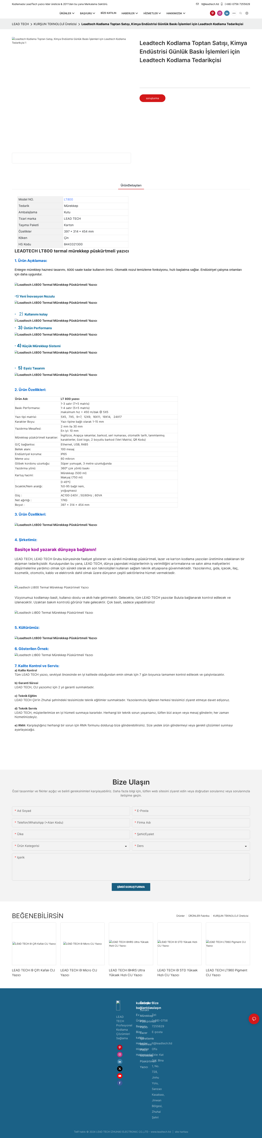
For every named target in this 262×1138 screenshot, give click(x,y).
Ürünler (180, 915)
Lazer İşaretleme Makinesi (147, 1038)
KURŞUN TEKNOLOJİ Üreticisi (55, 24)
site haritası (181, 1131)
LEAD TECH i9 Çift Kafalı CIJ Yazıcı (33, 972)
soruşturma (152, 98)
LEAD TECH (20, 24)
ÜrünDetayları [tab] (131, 185)
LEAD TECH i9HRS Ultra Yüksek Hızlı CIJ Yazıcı (127, 972)
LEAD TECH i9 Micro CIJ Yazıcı (78, 972)
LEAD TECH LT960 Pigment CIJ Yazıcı (226, 972)
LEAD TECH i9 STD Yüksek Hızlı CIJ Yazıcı (177, 972)
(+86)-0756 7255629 (237, 4)
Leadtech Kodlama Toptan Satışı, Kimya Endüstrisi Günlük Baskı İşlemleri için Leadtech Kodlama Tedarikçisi (162, 24)
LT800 (68, 199)
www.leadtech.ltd (161, 1131)
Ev (137, 1015)
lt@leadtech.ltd (210, 4)
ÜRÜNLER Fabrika (198, 915)
